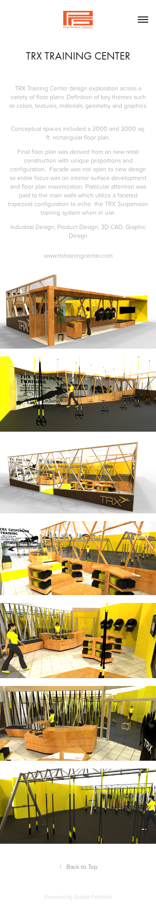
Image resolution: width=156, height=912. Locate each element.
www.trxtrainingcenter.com (78, 255)
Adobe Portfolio (93, 897)
